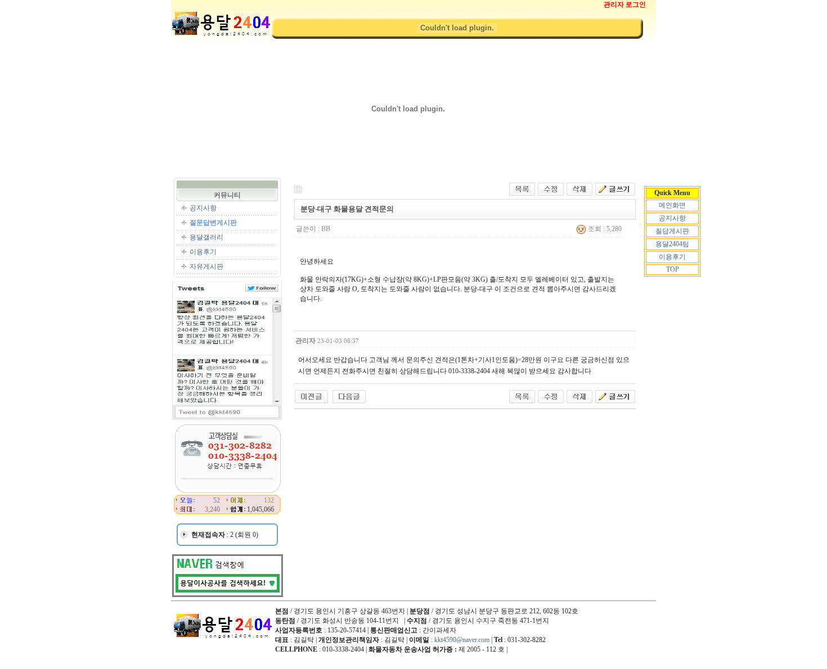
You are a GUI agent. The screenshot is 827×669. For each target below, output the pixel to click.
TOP (672, 269)
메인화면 (672, 205)
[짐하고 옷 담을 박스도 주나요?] (349, 396)
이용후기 (672, 257)
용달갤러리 (206, 237)
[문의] (311, 396)
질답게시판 (672, 231)
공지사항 (672, 218)
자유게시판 (206, 266)
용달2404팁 (672, 244)
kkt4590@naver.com (461, 640)
